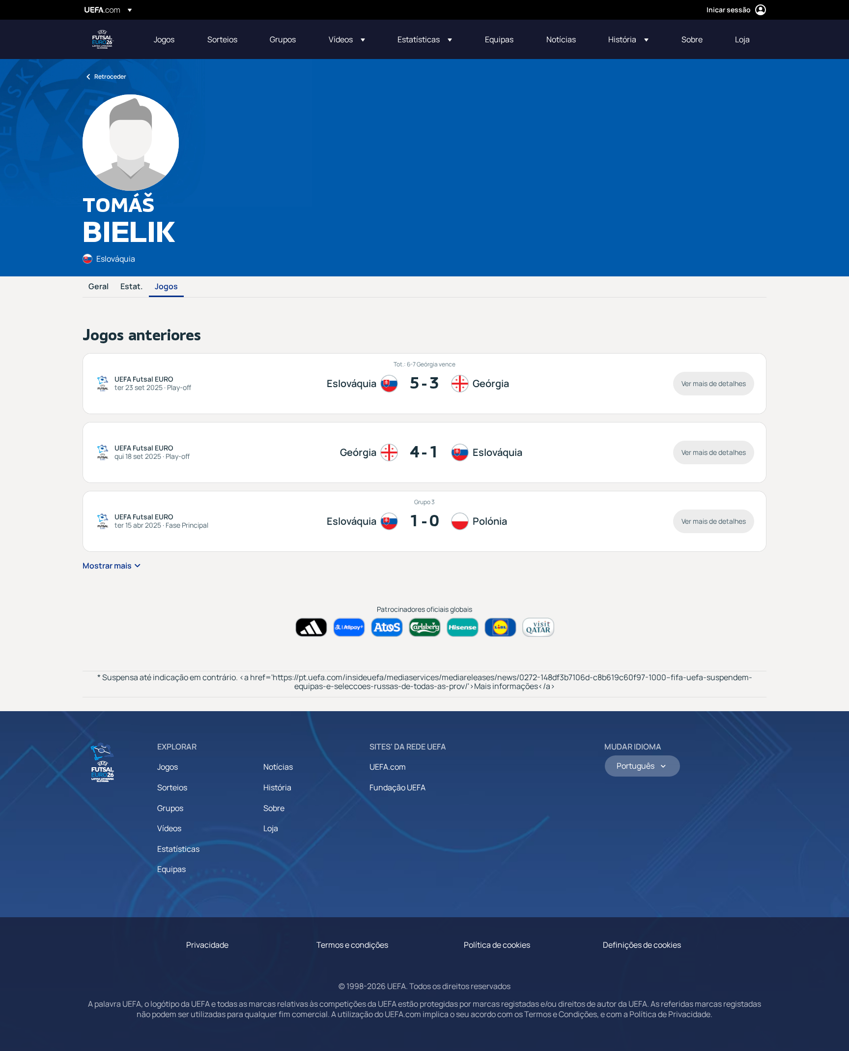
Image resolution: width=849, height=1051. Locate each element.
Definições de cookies (642, 944)
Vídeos (169, 828)
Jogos (166, 286)
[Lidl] (500, 627)
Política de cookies (497, 944)
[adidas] (311, 627)
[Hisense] (463, 627)
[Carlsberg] (425, 627)
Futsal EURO (103, 39)
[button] (346, 39)
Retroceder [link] (110, 76)
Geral (98, 286)
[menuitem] (168, 39)
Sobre (273, 808)
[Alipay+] (349, 627)
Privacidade (207, 944)
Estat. (131, 286)
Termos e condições (352, 944)
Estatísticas (178, 848)
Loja (270, 828)
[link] (164, 39)
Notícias (278, 766)
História (277, 787)
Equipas (171, 869)
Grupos (170, 808)
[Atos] (387, 627)
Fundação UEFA (397, 787)
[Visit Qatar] (538, 627)
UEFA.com (387, 766)
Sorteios (172, 787)
